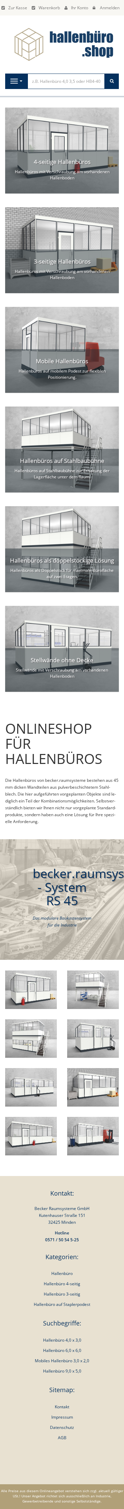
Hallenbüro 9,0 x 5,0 (62, 1371)
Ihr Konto (79, 8)
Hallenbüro (62, 1273)
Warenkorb (49, 8)
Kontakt (62, 1407)
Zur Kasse (17, 8)
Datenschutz (62, 1427)
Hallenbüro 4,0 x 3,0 (62, 1340)
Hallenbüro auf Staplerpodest (62, 1304)
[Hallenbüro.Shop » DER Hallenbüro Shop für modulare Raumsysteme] (62, 44)
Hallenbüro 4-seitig (62, 1284)
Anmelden (110, 8)
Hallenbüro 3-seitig (62, 1294)
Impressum (62, 1417)
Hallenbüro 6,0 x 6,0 (62, 1350)
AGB (62, 1438)
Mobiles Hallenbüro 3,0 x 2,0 (62, 1361)
